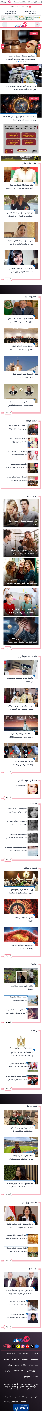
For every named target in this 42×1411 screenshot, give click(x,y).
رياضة (9, 1365)
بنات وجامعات (19, 1371)
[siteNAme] (21, 24)
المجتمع (27, 1377)
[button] (25, 61)
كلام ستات (34, 1359)
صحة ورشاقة (33, 1365)
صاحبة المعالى (23, 1353)
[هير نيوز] (21, 1339)
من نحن (34, 1397)
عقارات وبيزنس (20, 1365)
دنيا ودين (8, 1371)
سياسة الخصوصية (21, 1397)
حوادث (6, 1359)
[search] (4, 24)
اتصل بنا (8, 1397)
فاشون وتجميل (32, 1371)
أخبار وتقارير (10, 1353)
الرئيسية (35, 1353)
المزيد (8, 279)
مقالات (35, 1377)
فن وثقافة (15, 1359)
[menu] (37, 24)
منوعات (25, 1359)
